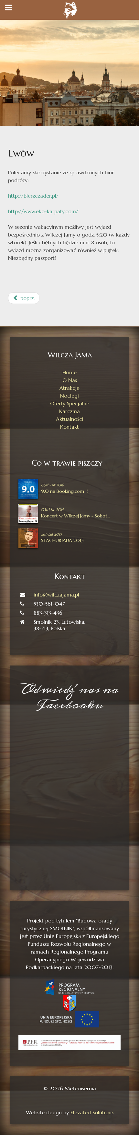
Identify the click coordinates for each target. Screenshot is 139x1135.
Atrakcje (69, 388)
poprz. (27, 298)
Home (69, 372)
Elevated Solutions (91, 1112)
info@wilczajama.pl (56, 594)
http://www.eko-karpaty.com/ (43, 211)
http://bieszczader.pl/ (33, 195)
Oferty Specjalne (69, 403)
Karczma (69, 411)
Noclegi (69, 395)
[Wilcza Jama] (70, 9)
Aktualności (69, 419)
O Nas (69, 380)
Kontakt (69, 426)
